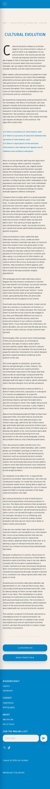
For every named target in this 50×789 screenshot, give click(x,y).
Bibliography (9, 707)
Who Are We (8, 719)
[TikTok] (9, 747)
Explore (6, 686)
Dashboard (8, 690)
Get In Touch (8, 724)
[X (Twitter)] (4, 747)
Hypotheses (8, 703)
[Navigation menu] (5, 4)
